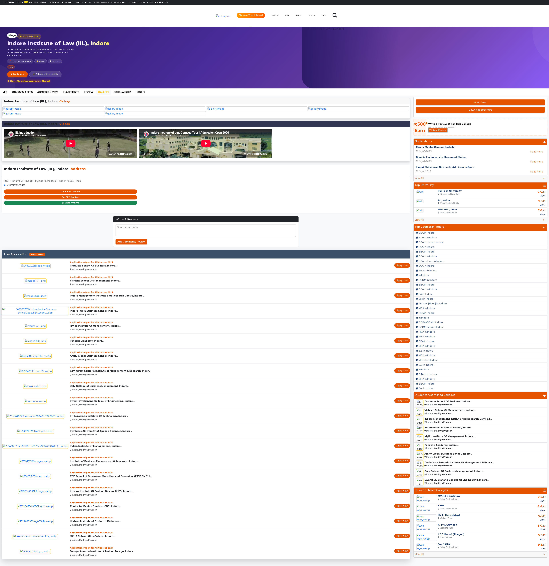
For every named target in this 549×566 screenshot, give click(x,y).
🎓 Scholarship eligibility (45, 74)
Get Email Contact (70, 191)
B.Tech (275, 15)
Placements (71, 92)
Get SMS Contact (70, 197)
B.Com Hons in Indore (430, 242)
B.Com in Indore (427, 237)
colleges (9, 2)
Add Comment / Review (131, 241)
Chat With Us (71, 202)
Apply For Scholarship (60, 2)
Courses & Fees (22, 92)
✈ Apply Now (17, 74)
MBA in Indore (426, 308)
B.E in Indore (425, 350)
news (43, 2)
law (324, 15)
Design (312, 15)
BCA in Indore (426, 247)
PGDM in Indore (427, 280)
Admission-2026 (47, 92)
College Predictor (157, 2)
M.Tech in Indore (428, 360)
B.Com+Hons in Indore (431, 261)
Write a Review (437, 130)
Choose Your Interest (251, 15)
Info (5, 92)
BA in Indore (425, 294)
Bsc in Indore (425, 299)
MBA (287, 15)
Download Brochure (480, 109)
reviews (33, 2)
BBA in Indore (426, 232)
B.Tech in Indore (427, 374)
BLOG (88, 2)
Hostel (140, 92)
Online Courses (136, 2)
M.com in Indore (427, 270)
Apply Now (402, 265)
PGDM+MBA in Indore (431, 327)
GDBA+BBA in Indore (430, 322)
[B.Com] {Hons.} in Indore (432, 303)
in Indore (423, 275)
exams (21, 2)
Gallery (103, 92)
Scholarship (122, 92)
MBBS (299, 15)
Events (79, 2)
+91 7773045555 (16, 185)
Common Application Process (109, 2)
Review (89, 92)
